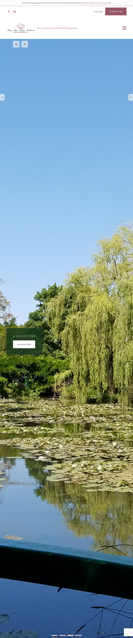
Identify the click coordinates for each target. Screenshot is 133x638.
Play (24, 44)
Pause (16, 44)
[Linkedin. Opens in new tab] (14, 11)
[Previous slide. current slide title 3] (2, 97)
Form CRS (106, 2)
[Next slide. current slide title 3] (130, 97)
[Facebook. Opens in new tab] (8, 11)
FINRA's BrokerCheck (91, 2)
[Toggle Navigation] (124, 28)
